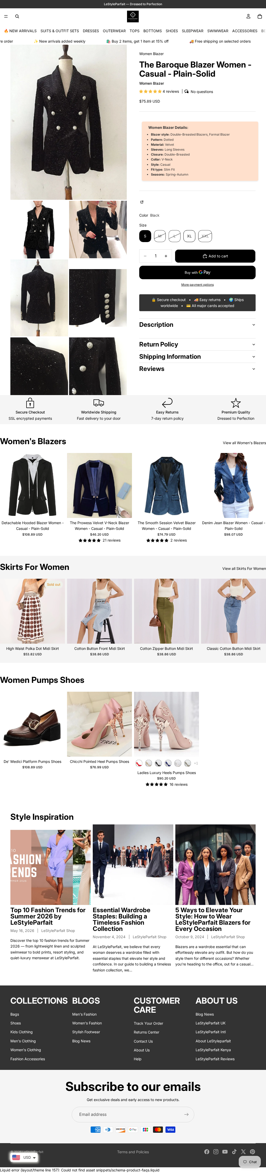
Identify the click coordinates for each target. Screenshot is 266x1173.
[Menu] (6, 16)
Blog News (81, 1041)
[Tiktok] (234, 1152)
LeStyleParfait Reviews (215, 1059)
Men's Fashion (84, 1014)
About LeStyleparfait (213, 1041)
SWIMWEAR (217, 31)
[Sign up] (186, 1114)
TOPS (134, 31)
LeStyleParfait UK (210, 1023)
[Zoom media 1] (68, 122)
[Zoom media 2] (39, 229)
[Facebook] (207, 1152)
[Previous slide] (8, 485)
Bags (14, 1014)
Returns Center (146, 1032)
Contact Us (143, 1041)
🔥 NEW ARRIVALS (20, 31)
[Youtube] (225, 1152)
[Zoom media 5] (98, 297)
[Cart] (259, 16)
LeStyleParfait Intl (211, 1032)
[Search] (17, 16)
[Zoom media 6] (39, 366)
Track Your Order (148, 1023)
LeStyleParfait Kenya (213, 1050)
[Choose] (57, 510)
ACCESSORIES (244, 31)
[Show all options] (196, 763)
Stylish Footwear (86, 1032)
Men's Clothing (23, 1041)
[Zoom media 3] (98, 229)
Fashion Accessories (27, 1059)
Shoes (15, 1023)
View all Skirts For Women (244, 568)
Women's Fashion (87, 1023)
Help (138, 1059)
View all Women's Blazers (244, 443)
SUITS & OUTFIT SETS (60, 31)
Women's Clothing (25, 1050)
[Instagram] (216, 1152)
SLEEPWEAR (192, 31)
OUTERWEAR (114, 31)
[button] (151, 91)
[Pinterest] (252, 1152)
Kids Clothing (21, 1032)
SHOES (172, 31)
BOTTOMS (152, 31)
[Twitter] (243, 1152)
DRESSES (91, 31)
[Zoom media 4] (39, 297)
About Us (142, 1050)
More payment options (197, 284)
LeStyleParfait (32, 1152)
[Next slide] (57, 485)
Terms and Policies (133, 1152)
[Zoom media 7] (98, 366)
